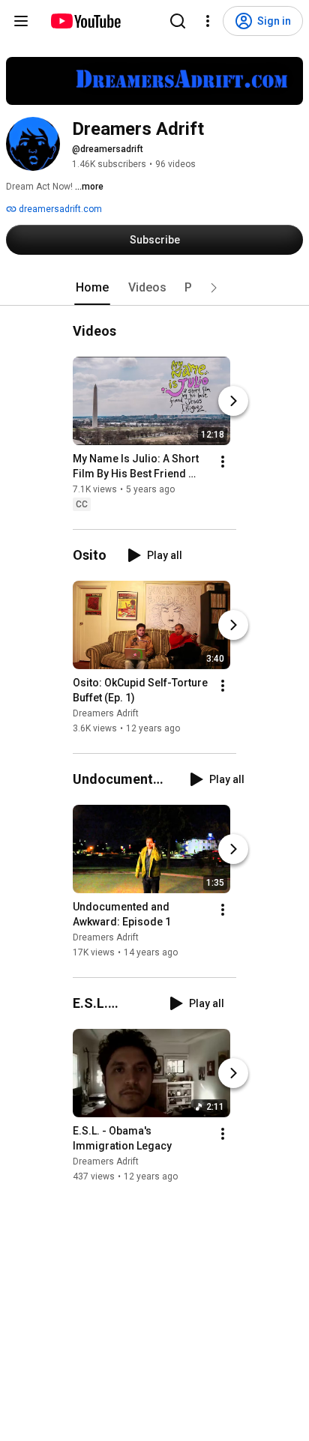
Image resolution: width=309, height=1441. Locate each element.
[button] (214, 288)
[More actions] (223, 462)
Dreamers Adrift (106, 713)
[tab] (92, 288)
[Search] (178, 21)
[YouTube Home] (85, 21)
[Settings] (208, 21)
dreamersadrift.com (59, 209)
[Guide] (21, 21)
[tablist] (154, 288)
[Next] (233, 401)
